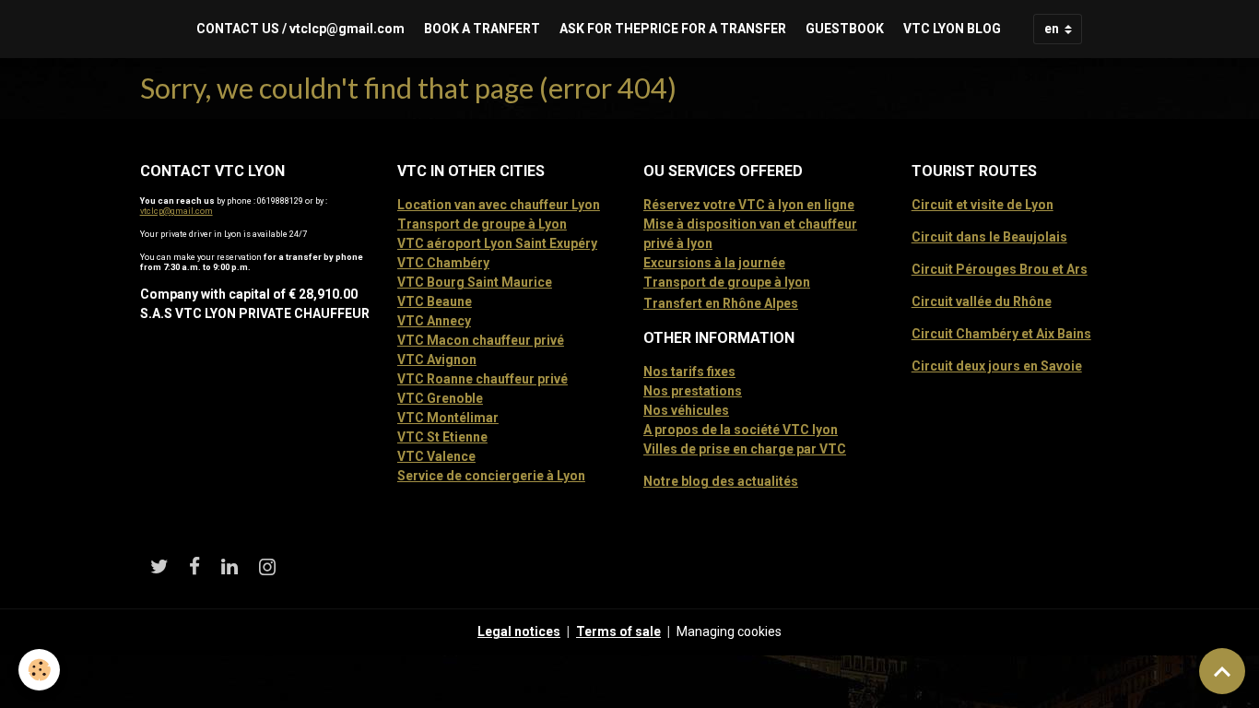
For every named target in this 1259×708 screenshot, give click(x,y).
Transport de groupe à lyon (726, 282)
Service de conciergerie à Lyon (491, 475)
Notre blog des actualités (720, 481)
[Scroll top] (1222, 671)
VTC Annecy (434, 320)
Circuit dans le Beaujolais (989, 237)
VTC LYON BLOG (952, 28)
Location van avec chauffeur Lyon (498, 204)
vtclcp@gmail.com (176, 211)
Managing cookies (729, 631)
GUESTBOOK (845, 28)
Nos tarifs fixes (689, 371)
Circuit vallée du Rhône (982, 301)
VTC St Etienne (442, 437)
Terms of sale (618, 631)
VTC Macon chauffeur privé (480, 340)
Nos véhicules (686, 410)
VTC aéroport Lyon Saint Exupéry (497, 243)
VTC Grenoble (440, 398)
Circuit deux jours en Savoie (997, 366)
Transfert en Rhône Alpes (720, 303)
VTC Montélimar (448, 417)
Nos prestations (692, 391)
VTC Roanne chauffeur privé (482, 379)
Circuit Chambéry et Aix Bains (1001, 333)
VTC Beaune (434, 301)
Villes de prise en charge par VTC (744, 449)
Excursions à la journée (714, 262)
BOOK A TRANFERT (482, 28)
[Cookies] (39, 669)
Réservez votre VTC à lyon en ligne (748, 204)
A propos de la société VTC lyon (740, 429)
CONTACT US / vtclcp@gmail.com (300, 28)
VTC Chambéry (443, 262)
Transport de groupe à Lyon (482, 224)
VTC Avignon (437, 359)
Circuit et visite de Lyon (982, 204)
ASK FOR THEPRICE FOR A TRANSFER (672, 28)
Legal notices (518, 631)
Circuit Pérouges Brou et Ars (1000, 269)
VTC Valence (436, 456)
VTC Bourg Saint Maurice (474, 282)
